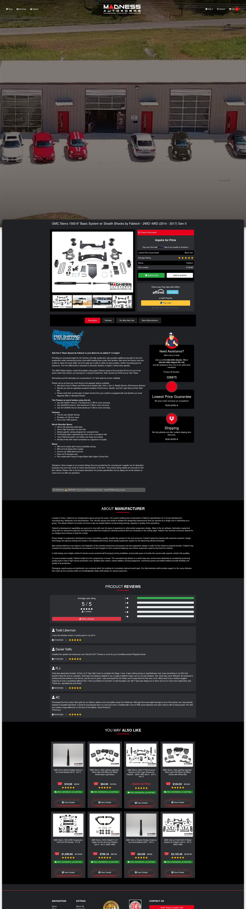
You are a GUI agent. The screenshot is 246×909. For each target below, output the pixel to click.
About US (80, 906)
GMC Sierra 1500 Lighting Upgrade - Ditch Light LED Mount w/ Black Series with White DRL (178, 772)
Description (92, 320)
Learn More (172, 292)
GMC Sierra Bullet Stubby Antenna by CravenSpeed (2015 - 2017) (68, 770)
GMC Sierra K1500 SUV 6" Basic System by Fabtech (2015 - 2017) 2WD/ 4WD (177, 842)
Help (209, 9)
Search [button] (222, 9)
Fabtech (189, 263)
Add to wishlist (179, 275)
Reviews (108, 320)
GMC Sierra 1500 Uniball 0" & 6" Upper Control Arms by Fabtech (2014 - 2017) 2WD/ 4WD (104, 842)
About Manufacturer (150, 320)
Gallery (35, 9)
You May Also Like (126, 320)
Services (22, 9)
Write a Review (87, 619)
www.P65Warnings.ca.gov (114, 489)
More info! (189, 252)
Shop (10, 9)
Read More (171, 405)
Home (54, 906)
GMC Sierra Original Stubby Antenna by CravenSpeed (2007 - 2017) (141, 840)
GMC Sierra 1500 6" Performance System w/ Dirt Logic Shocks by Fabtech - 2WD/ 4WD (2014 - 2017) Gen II (141, 773)
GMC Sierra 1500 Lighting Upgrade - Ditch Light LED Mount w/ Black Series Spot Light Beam (105, 772)
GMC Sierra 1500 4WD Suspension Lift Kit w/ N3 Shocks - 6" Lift (68, 840)
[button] (130, 262)
